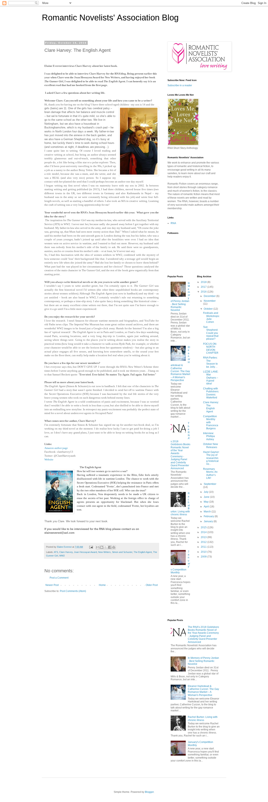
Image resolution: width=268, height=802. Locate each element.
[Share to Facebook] (110, 547)
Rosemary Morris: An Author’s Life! (210, 473)
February (209, 516)
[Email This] (98, 547)
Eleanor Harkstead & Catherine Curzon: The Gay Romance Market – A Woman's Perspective (180, 364)
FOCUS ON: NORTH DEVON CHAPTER (210, 348)
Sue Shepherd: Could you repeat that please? (210, 333)
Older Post (152, 585)
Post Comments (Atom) (73, 591)
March (207, 511)
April (207, 506)
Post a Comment (59, 577)
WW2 (62, 555)
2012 (204, 542)
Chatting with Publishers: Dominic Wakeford (211, 393)
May (206, 501)
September (210, 484)
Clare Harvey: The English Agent (211, 407)
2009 (204, 556)
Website (48, 459)
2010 (204, 551)
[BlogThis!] (102, 547)
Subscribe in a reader (180, 85)
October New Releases (210, 446)
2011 (204, 546)
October (208, 308)
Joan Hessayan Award (85, 552)
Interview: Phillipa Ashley (209, 436)
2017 (204, 286)
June (207, 496)
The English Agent (143, 552)
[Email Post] (91, 547)
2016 (204, 291)
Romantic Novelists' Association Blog (110, 17)
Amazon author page (56, 448)
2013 (204, 537)
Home (102, 585)
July (206, 491)
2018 (204, 282)
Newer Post (52, 585)
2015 (204, 527)
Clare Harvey (66, 552)
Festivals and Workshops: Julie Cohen (211, 317)
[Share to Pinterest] (114, 547)
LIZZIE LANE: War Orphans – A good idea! (210, 377)
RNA (173, 223)
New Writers (104, 552)
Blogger (149, 792)
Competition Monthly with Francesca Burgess (210, 422)
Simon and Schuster (122, 552)
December (210, 296)
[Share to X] (106, 547)
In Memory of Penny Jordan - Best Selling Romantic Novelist (203, 660)
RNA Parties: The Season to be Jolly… (210, 362)
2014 (204, 532)
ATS (56, 552)
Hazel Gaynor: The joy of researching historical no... (211, 458)
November (210, 300)
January (209, 521)
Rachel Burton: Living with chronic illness (203, 718)
